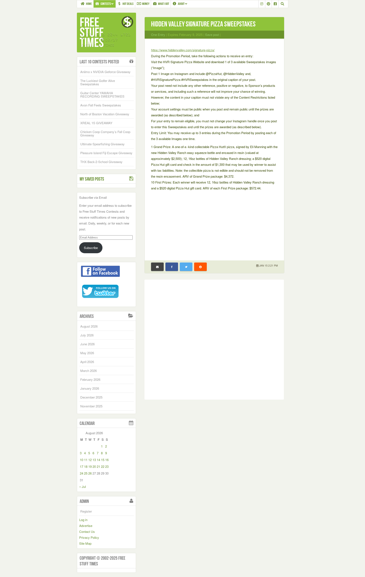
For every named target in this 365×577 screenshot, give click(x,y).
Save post (212, 34)
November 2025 (91, 406)
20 (94, 466)
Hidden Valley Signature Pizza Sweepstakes (203, 24)
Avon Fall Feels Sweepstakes (100, 105)
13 (94, 459)
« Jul (82, 486)
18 (85, 466)
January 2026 (89, 388)
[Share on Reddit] (200, 267)
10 (81, 459)
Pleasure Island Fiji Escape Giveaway (106, 153)
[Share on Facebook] (171, 267)
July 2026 (87, 335)
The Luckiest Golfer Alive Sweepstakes (97, 82)
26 (90, 473)
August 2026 (89, 326)
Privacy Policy (89, 537)
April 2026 (87, 361)
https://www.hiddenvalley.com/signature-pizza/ (183, 50)
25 (85, 473)
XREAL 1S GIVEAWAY (96, 123)
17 (81, 466)
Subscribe (91, 247)
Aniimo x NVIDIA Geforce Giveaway (105, 71)
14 (98, 459)
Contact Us (87, 531)
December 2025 (91, 397)
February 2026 (90, 379)
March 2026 (88, 370)
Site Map (85, 543)
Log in (83, 519)
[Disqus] (214, 339)
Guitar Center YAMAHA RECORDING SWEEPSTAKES (102, 94)
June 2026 (87, 344)
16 (107, 459)
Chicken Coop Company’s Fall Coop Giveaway (105, 133)
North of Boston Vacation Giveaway (104, 114)
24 (81, 473)
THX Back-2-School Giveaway (101, 161)
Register (86, 511)
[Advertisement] (214, 222)
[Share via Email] (157, 267)
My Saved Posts (92, 178)
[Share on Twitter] (186, 267)
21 (98, 466)
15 (102, 459)
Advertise (85, 525)
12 (90, 459)
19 (90, 466)
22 (102, 466)
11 (85, 459)
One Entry (158, 34)
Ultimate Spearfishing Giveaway (102, 144)
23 (107, 466)
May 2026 (87, 353)
